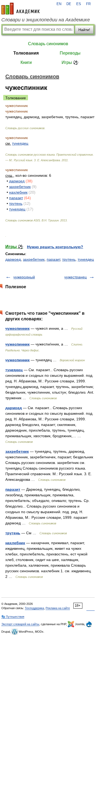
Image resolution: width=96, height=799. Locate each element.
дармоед (17, 181)
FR (88, 4)
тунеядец (20, 143)
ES (78, 4)
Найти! (84, 30)
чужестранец (75, 277)
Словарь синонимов (48, 43)
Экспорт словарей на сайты (20, 624)
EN (59, 4)
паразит (16, 198)
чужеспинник (17, 328)
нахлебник (18, 192)
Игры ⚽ (70, 62)
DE (68, 4)
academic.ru (20, 8)
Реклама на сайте (58, 608)
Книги (26, 62)
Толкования (26, 53)
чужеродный (24, 277)
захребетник (20, 187)
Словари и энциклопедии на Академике (45, 19)
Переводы (70, 53)
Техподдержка (34, 608)
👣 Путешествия (12, 616)
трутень (15, 203)
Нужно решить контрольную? (55, 247)
